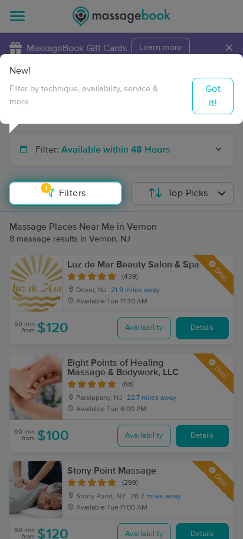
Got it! (213, 96)
